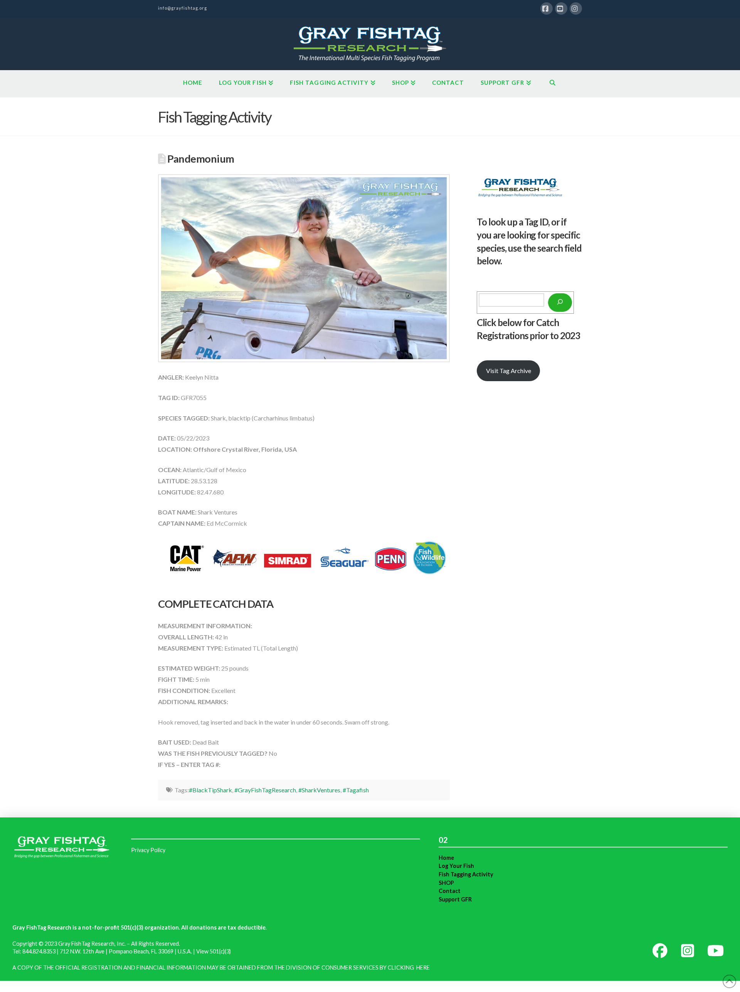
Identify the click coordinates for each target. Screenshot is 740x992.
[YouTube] (561, 8)
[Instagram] (576, 8)
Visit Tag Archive (508, 370)
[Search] (560, 302)
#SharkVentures (319, 790)
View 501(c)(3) (213, 951)
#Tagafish (356, 790)
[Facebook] (546, 8)
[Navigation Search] (552, 83)
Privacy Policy (148, 850)
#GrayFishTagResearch (265, 790)
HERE (423, 967)
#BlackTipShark (210, 790)
